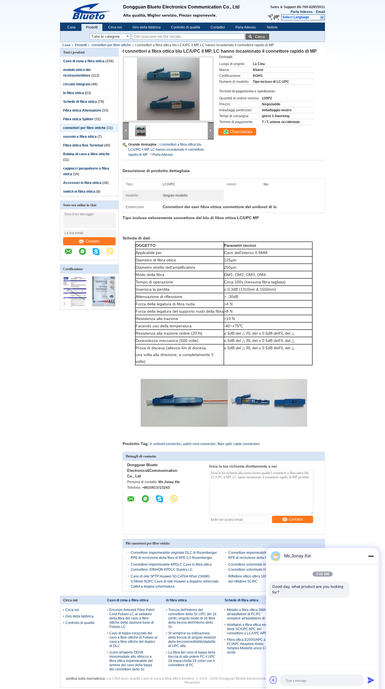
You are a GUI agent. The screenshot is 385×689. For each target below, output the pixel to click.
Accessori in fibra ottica (82, 183)
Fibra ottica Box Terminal (83, 145)
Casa (71, 27)
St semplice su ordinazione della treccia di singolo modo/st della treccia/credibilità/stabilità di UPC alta (192, 639)
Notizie (272, 27)
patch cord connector (199, 444)
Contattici (218, 27)
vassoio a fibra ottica (80, 137)
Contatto (92, 241)
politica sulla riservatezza (85, 679)
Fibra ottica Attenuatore (82, 110)
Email (320, 12)
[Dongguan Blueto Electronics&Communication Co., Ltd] (71, 254)
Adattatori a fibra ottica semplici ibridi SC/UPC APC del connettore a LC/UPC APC (251, 629)
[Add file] (273, 680)
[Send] (370, 680)
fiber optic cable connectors (239, 444)
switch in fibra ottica (79, 192)
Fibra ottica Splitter (78, 119)
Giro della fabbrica (146, 27)
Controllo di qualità (185, 27)
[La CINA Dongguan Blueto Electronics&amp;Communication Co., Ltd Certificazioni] (74, 306)
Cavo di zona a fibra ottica (84, 61)
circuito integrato (76, 84)
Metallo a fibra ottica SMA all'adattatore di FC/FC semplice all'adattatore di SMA (250, 614)
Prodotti (92, 27)
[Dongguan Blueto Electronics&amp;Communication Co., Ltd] (91, 11)
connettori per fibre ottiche (111, 45)
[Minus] (371, 556)
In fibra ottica (73, 93)
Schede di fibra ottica (80, 102)
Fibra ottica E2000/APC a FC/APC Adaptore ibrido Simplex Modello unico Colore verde (250, 646)
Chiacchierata (240, 132)
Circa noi (115, 27)
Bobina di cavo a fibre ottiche (86, 154)
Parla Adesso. (302, 12)
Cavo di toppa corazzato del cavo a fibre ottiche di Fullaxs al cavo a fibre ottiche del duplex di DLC (133, 639)
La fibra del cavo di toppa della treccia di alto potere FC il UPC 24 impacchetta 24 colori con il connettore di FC (191, 658)
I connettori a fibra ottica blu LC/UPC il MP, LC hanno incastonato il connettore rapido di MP (166, 150)
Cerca (260, 37)
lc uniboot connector (165, 444)
